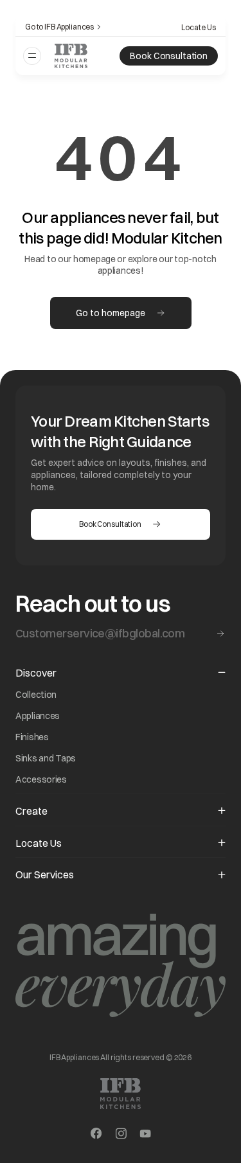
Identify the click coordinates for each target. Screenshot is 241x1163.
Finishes (32, 737)
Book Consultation (169, 56)
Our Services (44, 874)
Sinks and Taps (45, 758)
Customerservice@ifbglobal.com (99, 633)
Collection (36, 694)
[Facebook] (96, 1135)
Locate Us (198, 27)
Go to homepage (110, 313)
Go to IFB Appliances (59, 26)
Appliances (37, 716)
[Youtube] (145, 1135)
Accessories (41, 779)
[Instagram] (121, 1135)
